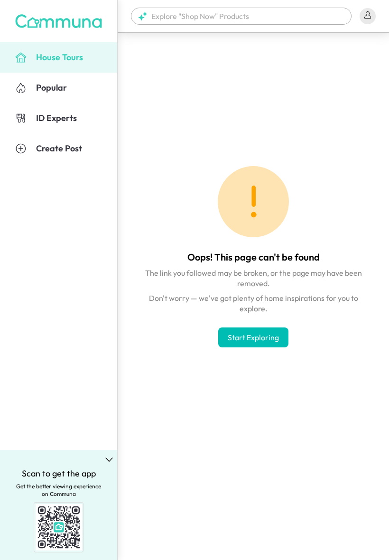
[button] (241, 16)
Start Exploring (253, 337)
